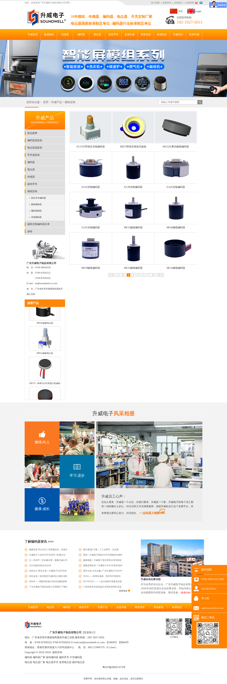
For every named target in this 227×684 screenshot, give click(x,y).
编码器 (31, 162)
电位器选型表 (34, 147)
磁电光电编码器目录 (38, 224)
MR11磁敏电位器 (45, 348)
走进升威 (121, 607)
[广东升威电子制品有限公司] (46, 25)
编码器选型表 (34, 140)
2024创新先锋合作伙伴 (40, 565)
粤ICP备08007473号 (114, 667)
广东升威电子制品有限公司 (66, 632)
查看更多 (123, 591)
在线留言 (178, 2)
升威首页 (33, 607)
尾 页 (160, 275)
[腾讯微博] (201, 2)
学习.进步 (77, 475)
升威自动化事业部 (151, 579)
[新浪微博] (197, 2)
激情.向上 (42, 442)
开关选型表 (33, 154)
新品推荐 (32, 133)
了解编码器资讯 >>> (39, 541)
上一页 (121, 275)
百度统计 (89, 632)
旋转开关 (32, 184)
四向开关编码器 (38, 198)
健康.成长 (42, 509)
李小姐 (205, 598)
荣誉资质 (140, 607)
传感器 (31, 176)
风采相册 (113, 413)
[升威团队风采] (149, 487)
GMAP (111, 642)
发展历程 (166, 2)
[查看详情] (185, 592)
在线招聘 (190, 2)
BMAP (123, 642)
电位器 (31, 169)
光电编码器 (36, 217)
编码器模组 (36, 210)
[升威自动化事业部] (172, 576)
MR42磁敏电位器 (45, 318)
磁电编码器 (36, 204)
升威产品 (56, 102)
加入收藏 (155, 2)
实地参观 (158, 607)
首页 (45, 102)
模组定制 (70, 102)
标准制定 (177, 607)
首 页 (111, 275)
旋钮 (29, 231)
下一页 (151, 275)
